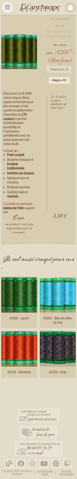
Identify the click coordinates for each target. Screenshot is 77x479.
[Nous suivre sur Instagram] (32, 463)
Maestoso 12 (59, 69)
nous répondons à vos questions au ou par (39, 449)
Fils (48, 31)
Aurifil (56, 31)
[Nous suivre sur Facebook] (21, 463)
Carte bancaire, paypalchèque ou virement (38, 416)
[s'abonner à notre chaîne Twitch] (67, 463)
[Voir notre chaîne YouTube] (44, 463)
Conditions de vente (45, 472)
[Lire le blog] (9, 463)
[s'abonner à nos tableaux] (56, 463)
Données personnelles (66, 472)
